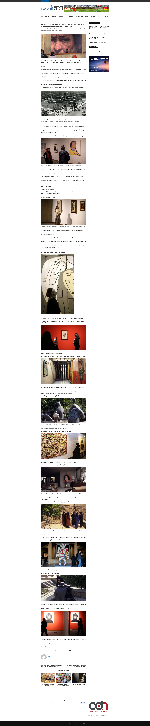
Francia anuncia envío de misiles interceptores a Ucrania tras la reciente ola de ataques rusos (98, 41)
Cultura (87, 16)
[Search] (107, 16)
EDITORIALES (54, 16)
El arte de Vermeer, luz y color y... (79, 684)
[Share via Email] (70, 650)
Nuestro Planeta (79, 16)
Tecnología (71, 16)
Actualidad (47, 16)
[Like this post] (64, 650)
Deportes (61, 16)
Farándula (93, 16)
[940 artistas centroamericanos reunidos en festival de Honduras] (63, 678)
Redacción (46, 32)
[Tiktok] (105, 16)
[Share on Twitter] (67, 650)
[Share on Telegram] (69, 650)
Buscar (65, 700)
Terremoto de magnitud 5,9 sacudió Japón (97, 31)
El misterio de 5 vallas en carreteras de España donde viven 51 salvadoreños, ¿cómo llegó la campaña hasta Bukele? (99, 27)
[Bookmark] (108, 16)
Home (98, 16)
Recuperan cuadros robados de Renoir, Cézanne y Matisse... (48, 685)
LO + (65, 16)
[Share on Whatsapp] (68, 650)
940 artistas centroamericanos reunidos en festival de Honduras (63, 685)
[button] (50, 1)
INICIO (42, 16)
